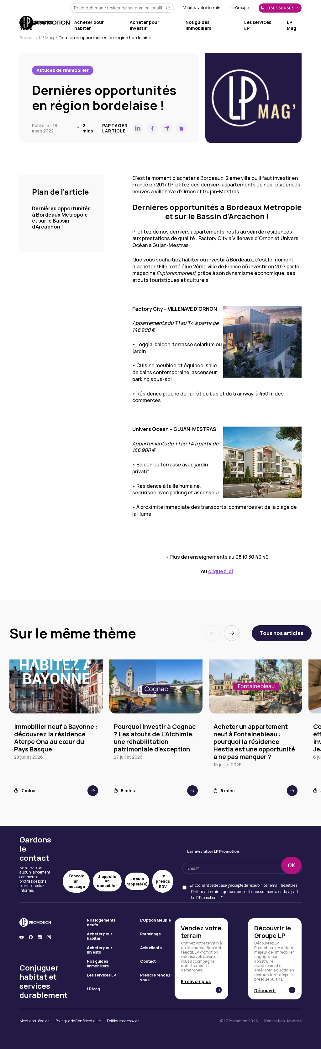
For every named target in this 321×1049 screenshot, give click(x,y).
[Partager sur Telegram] (166, 128)
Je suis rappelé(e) (137, 881)
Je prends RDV (163, 881)
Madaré (294, 1021)
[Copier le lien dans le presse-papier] (181, 128)
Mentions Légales (34, 1021)
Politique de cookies (123, 1021)
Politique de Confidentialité (78, 1021)
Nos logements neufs (101, 922)
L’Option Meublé (155, 920)
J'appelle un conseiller (107, 881)
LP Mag (291, 25)
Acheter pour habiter (89, 25)
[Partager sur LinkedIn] (138, 128)
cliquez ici (220, 571)
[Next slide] (231, 633)
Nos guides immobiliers (198, 25)
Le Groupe (239, 8)
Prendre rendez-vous (156, 977)
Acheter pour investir (144, 25)
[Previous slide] (213, 633)
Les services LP (101, 975)
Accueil (26, 37)
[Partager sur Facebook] (152, 128)
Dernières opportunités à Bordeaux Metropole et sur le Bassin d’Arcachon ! (61, 217)
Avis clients (151, 948)
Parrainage (150, 934)
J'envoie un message (76, 881)
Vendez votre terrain (201, 8)
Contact (148, 961)
